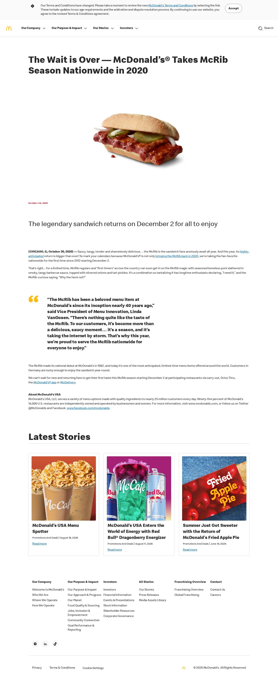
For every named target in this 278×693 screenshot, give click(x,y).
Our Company (30, 28)
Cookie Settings (93, 668)
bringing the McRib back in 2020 (176, 256)
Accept (233, 8)
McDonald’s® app (44, 382)
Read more (39, 544)
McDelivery (67, 382)
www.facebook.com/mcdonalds (88, 408)
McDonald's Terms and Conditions (170, 5)
